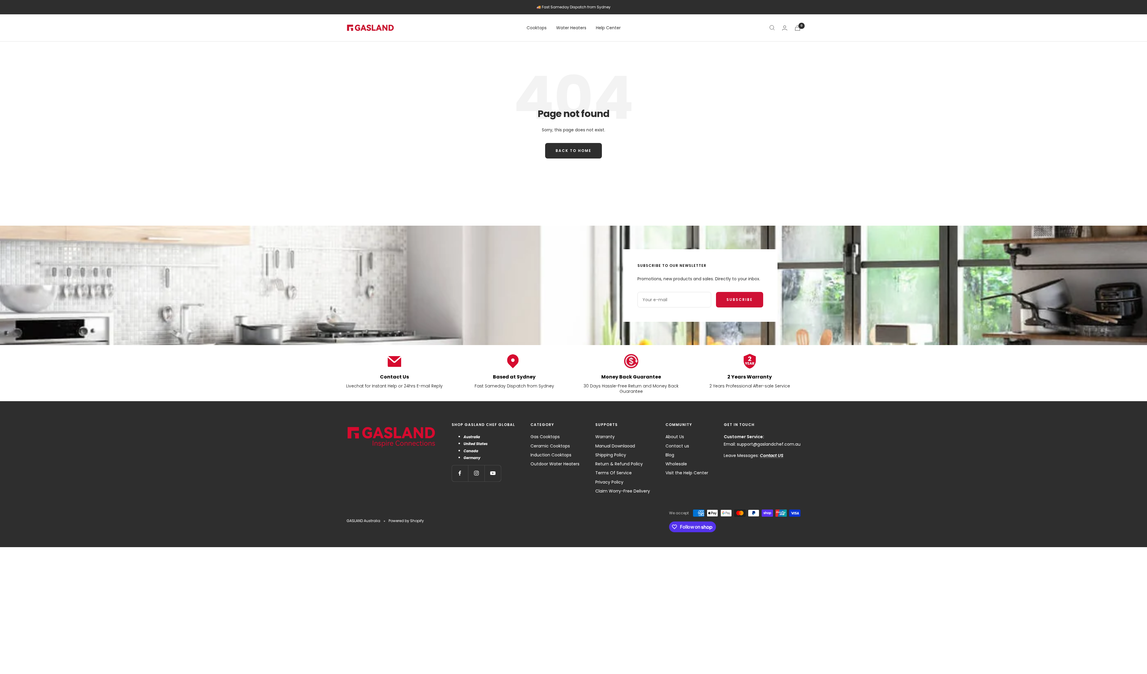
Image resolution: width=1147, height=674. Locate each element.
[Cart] (798, 28)
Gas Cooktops (545, 437)
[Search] (772, 27)
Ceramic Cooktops (550, 446)
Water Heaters (571, 28)
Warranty (605, 437)
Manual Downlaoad (615, 446)
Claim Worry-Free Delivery (622, 491)
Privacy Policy (609, 482)
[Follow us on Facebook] (460, 473)
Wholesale (676, 464)
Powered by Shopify (406, 520)
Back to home (573, 150)
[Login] (784, 27)
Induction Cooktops (550, 455)
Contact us (677, 446)
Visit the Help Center (686, 473)
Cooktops (537, 28)
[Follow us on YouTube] (492, 473)
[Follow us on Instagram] (476, 473)
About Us (674, 437)
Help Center (608, 28)
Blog (669, 455)
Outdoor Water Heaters (554, 464)
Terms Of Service (613, 473)
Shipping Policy (610, 455)
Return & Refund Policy (619, 464)
